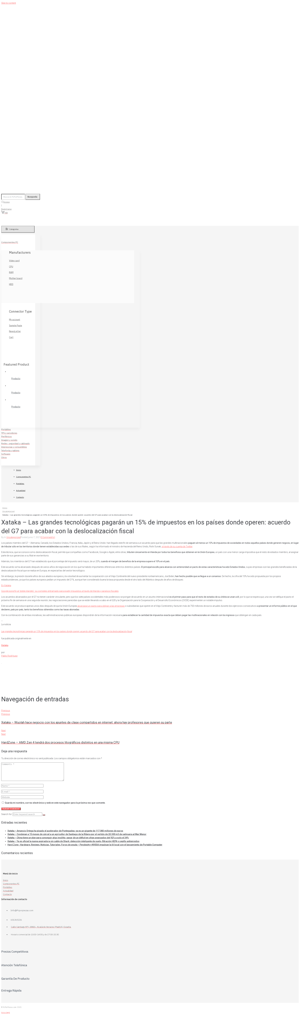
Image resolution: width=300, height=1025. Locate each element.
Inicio (4, 508)
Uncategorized (8, 511)
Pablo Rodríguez (9, 656)
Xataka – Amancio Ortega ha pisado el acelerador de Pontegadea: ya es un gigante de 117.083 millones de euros (65, 831)
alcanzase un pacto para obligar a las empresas (101, 606)
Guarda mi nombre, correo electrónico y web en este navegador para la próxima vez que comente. (55, 803)
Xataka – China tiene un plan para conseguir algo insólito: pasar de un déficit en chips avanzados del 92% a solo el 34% (68, 837)
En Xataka (6, 585)
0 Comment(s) (48, 537)
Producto (15, 378)
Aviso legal (5, 1012)
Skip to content (8, 3)
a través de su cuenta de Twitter (177, 546)
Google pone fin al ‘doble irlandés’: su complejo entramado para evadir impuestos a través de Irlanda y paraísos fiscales (60, 591)
